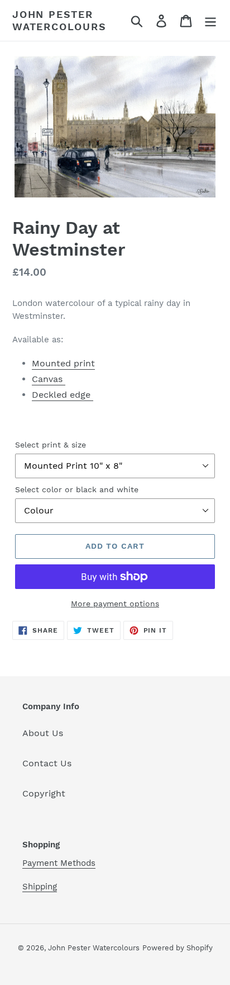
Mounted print (63, 363)
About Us (42, 733)
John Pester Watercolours (59, 20)
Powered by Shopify (177, 948)
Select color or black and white (76, 489)
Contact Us (46, 763)
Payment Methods (58, 863)
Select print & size (50, 444)
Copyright (43, 793)
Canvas (48, 379)
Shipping (39, 887)
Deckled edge (62, 394)
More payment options (115, 603)
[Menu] (210, 20)
